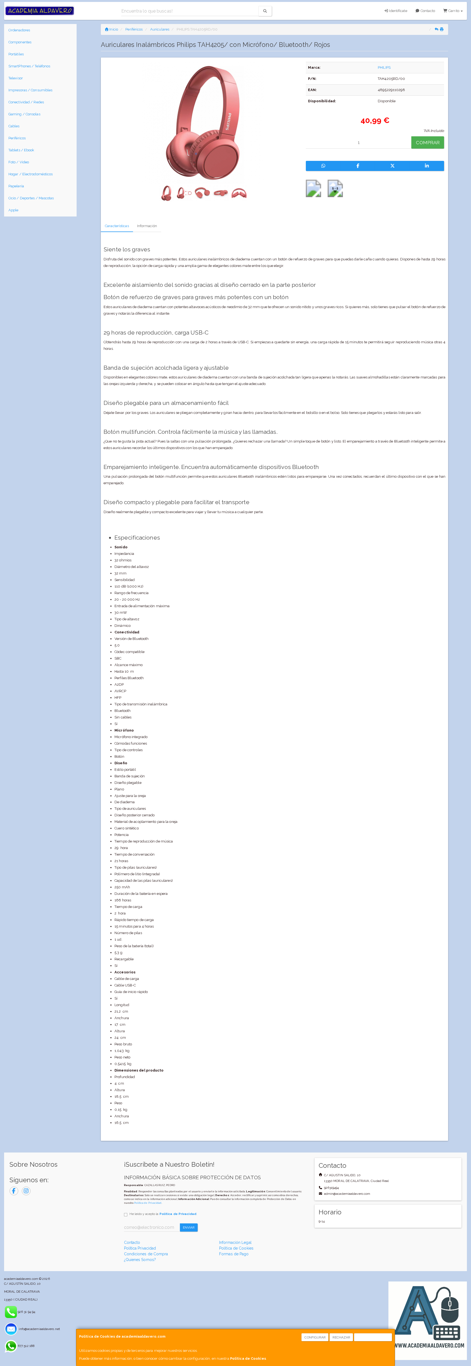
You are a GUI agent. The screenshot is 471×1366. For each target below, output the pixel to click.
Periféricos (17, 138)
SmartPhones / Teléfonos (29, 66)
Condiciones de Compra (146, 1254)
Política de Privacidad (147, 1202)
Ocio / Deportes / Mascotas (31, 198)
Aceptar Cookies (373, 1337)
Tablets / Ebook (21, 150)
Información (147, 226)
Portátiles (16, 54)
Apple (13, 210)
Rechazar (342, 1337)
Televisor (15, 78)
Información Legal (235, 1242)
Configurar (315, 1337)
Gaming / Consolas (24, 114)
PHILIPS (384, 67)
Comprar (428, 142)
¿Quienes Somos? (140, 1259)
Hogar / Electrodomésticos (30, 174)
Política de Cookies (248, 1358)
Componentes (19, 42)
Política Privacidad (140, 1248)
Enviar (189, 1227)
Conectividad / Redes (26, 102)
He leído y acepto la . (163, 1214)
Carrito (454, 11)
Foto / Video (18, 162)
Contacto (427, 11)
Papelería (16, 186)
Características (117, 226)
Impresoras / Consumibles (30, 90)
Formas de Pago (234, 1254)
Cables (14, 126)
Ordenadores (19, 30)
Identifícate (397, 11)
